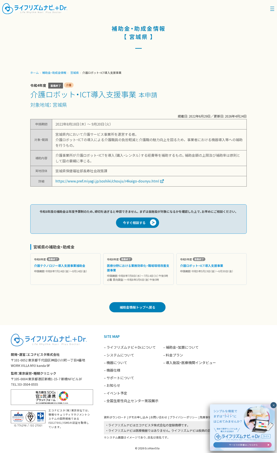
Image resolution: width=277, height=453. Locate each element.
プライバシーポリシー (183, 417)
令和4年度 (38, 85)
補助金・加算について (182, 347)
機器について (116, 362)
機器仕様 (113, 370)
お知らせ (113, 385)
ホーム (34, 73)
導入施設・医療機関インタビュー (191, 362)
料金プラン (174, 355)
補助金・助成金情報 (54, 73)
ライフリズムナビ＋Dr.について (131, 347)
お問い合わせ (158, 417)
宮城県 (74, 73)
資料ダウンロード (115, 417)
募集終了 (55, 85)
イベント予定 (116, 393)
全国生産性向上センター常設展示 (132, 400)
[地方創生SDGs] (52, 396)
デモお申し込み (138, 417)
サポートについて (120, 377)
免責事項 (205, 417)
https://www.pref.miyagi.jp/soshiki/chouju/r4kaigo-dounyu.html (107, 181)
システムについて (120, 355)
